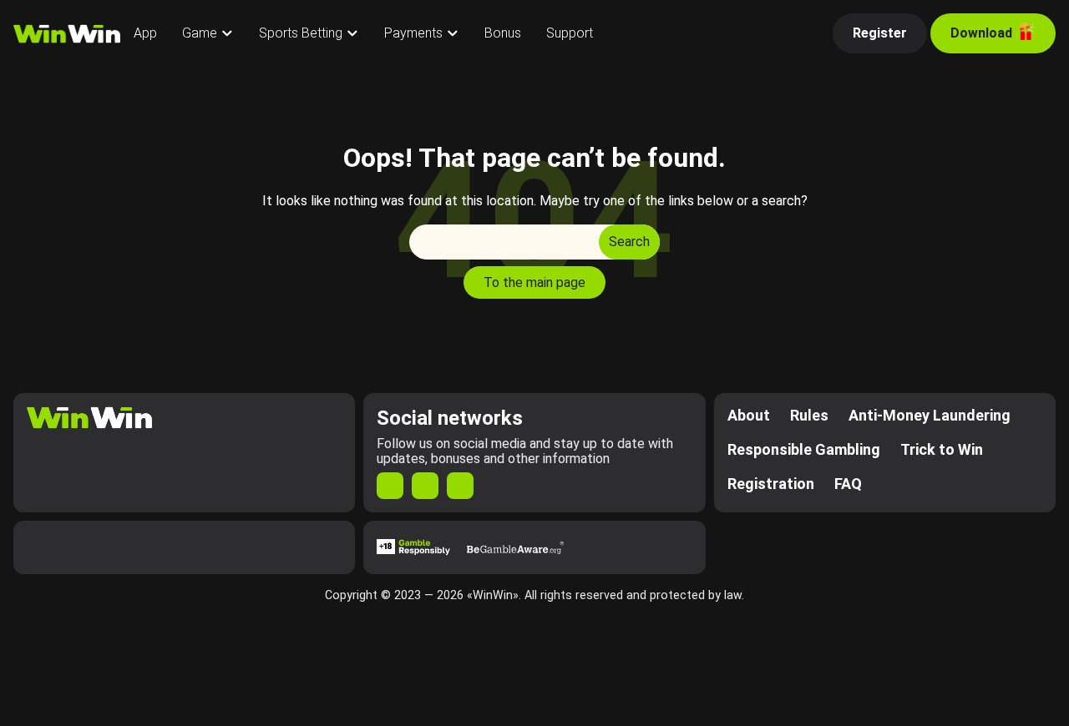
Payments (413, 33)
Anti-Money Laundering (930, 415)
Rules (809, 415)
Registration (770, 483)
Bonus (502, 33)
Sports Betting (300, 33)
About (748, 415)
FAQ (848, 483)
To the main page (534, 282)
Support (569, 33)
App (145, 33)
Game (199, 33)
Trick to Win (941, 449)
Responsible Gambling (803, 449)
